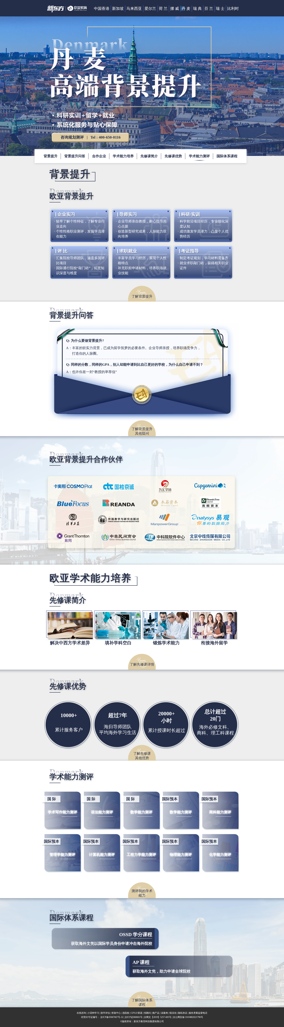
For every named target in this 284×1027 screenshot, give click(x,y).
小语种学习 (93, 1013)
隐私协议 (182, 1013)
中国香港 (101, 8)
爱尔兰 (150, 8)
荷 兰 (163, 8)
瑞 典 (197, 8)
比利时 (233, 8)
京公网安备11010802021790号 (188, 1017)
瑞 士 (220, 8)
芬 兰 (208, 8)
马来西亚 (134, 8)
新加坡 (118, 8)
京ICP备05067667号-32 (111, 1017)
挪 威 (174, 8)
